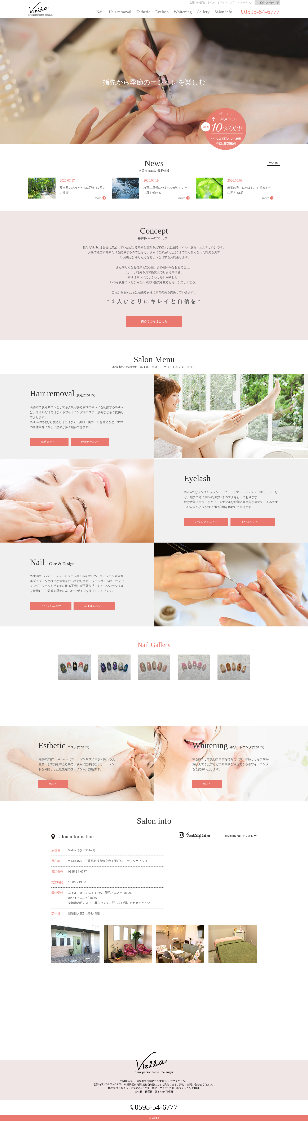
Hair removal (120, 11)
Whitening (183, 11)
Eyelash (162, 11)
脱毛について (90, 442)
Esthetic (143, 11)
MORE (273, 162)
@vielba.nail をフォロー (241, 835)
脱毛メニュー (49, 442)
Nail (100, 11)
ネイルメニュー (50, 605)
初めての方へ (267, 2)
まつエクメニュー (206, 521)
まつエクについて (252, 521)
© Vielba (154, 1117)
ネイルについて (94, 605)
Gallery (203, 11)
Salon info (223, 11)
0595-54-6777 (262, 11)
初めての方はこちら (154, 321)
